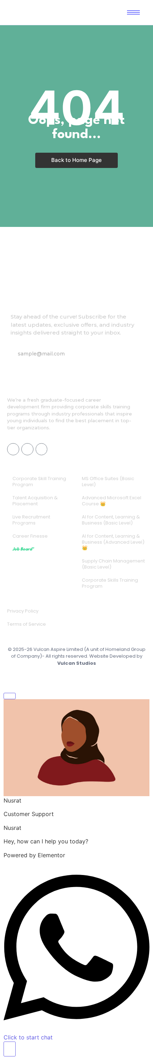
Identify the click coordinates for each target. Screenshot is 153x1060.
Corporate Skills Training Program (110, 583)
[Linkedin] (42, 449)
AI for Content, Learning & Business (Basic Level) (111, 519)
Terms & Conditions (68, 676)
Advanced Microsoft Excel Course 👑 (111, 500)
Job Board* (23, 549)
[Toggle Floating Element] (10, 1049)
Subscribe (115, 353)
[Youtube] (27, 449)
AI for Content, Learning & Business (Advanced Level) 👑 (113, 542)
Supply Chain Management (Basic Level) (113, 564)
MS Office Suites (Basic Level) (108, 481)
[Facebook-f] (13, 449)
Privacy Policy (22, 611)
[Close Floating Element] (10, 696)
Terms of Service (26, 624)
